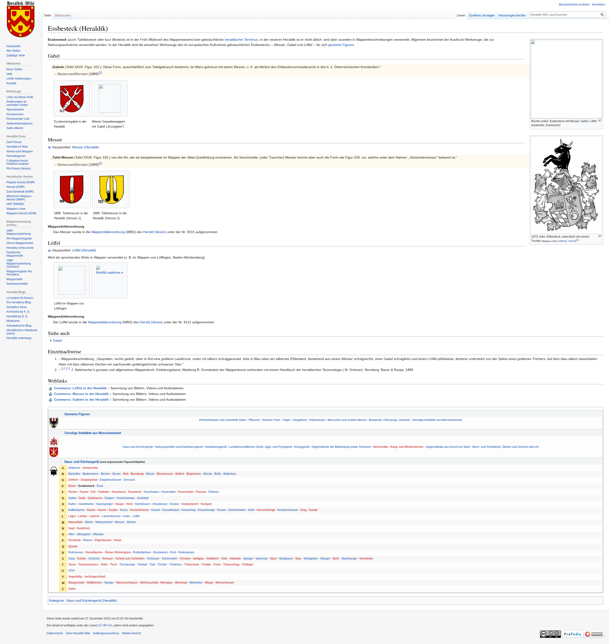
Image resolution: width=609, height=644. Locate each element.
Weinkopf (181, 582)
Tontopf (142, 564)
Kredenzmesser (288, 509)
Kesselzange (206, 509)
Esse (100, 485)
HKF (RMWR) (15, 204)
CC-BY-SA (105, 625)
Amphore (74, 467)
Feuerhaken (151, 491)
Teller (104, 564)
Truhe (217, 564)
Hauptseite (13, 46)
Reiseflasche (94, 552)
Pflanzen (254, 419)
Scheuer (107, 558)
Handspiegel (104, 503)
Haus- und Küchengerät (81, 462)
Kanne (102, 509)
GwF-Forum (14, 142)
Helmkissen (142, 503)
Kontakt (11, 83)
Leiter (126, 516)
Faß (93, 491)
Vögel (286, 419)
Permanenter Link (17, 118)
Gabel (57, 340)
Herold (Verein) (154, 232)
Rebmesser (75, 552)
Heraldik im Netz (17, 146)
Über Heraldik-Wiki (78, 633)
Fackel (84, 491)
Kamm (91, 509)
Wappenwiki (14, 279)
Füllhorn (213, 491)
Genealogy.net (15, 156)
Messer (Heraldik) (85, 147)
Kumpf (313, 509)
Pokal (117, 540)
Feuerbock (119, 491)
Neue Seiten (14, 69)
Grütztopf (142, 497)
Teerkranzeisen (88, 564)
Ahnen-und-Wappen (19, 151)
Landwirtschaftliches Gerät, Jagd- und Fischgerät (260, 446)
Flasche (201, 491)
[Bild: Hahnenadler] (54, 422)
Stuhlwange (349, 558)
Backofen (74, 473)
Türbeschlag (231, 564)
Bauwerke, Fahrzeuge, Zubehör (389, 419)
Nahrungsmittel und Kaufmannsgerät (179, 446)
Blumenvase (165, 473)
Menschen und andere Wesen (347, 419)
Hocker (174, 503)
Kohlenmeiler (237, 509)
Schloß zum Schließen (129, 558)
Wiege (209, 582)
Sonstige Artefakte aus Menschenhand (437, 419)
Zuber (72, 588)
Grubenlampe (125, 497)
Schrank (185, 558)
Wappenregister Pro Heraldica (19, 273)
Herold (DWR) (15, 187)
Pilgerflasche (103, 540)
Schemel (94, 558)
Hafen (72, 503)
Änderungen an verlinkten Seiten (17, 103)
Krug (303, 509)
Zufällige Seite (15, 55)
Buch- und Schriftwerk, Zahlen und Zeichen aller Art (505, 446)
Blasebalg (137, 473)
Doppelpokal (89, 479)
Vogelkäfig (75, 576)
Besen (117, 473)
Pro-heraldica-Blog (18, 302)
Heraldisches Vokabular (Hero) (21, 332)
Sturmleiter (366, 558)
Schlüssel (153, 558)
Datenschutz (55, 633)
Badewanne (90, 473)
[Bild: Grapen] (54, 471)
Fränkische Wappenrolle (14, 254)
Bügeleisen (194, 473)
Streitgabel (311, 558)
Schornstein (169, 558)
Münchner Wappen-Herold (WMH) (19, 198)
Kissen (221, 509)
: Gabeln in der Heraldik (81, 399)
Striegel (325, 558)
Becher (105, 473)
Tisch (113, 564)
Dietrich (73, 479)
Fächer (72, 491)
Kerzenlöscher (139, 509)
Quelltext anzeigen (482, 15)
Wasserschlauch (127, 582)
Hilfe (9, 74)
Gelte (82, 497)
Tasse (72, 564)
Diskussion (62, 15)
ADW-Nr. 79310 (566, 241)
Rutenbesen (186, 552)
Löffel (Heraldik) (84, 250)
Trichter (162, 564)
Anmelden (598, 4)
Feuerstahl (169, 491)
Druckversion (15, 114)
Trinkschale (191, 564)
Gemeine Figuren (77, 414)
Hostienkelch (190, 503)
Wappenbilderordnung (108, 232)
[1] (577, 240)
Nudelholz (83, 528)
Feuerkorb (134, 491)
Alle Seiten (13, 50)
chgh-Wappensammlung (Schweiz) (18, 263)
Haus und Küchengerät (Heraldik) (92, 600)
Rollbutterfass (142, 552)
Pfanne (87, 540)
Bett (125, 473)
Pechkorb (74, 540)
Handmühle (86, 503)
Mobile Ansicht (131, 633)
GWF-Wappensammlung (18, 232)
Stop (298, 558)
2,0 (63, 368)
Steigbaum (286, 558)
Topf (152, 564)
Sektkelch (212, 558)
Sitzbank (235, 558)
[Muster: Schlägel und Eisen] (54, 441)
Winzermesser (225, 582)
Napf (71, 528)
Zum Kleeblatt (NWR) (20, 191)
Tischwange (127, 564)
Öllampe (98, 534)
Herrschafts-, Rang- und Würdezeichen (398, 446)
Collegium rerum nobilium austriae (17, 162)
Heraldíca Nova (16, 307)
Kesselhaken (170, 509)
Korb (251, 509)
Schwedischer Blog (18, 325)
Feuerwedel (185, 491)
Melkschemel (104, 522)
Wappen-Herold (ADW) (21, 213)
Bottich (179, 473)
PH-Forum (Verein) (18, 168)
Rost (173, 552)
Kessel (155, 509)
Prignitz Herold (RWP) (20, 182)
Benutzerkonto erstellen (574, 4)
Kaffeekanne (76, 509)
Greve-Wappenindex (19, 243)
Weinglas (166, 582)
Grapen (109, 497)
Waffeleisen (94, 582)
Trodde (206, 564)
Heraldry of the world (19, 248)
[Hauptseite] (21, 19)
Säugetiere (300, 419)
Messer (119, 522)
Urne (71, 570)
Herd (129, 503)
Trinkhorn (175, 564)
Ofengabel (83, 534)
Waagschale (76, 582)
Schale (81, 558)
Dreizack (129, 479)
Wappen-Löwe (15, 208)
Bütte (217, 473)
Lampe (82, 516)
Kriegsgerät (301, 446)
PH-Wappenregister (19, 238)
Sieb (224, 558)
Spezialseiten (15, 109)
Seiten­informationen (19, 123)
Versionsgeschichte (511, 15)
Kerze (124, 509)
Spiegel (248, 558)
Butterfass (229, 473)
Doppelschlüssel (110, 479)
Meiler (89, 522)
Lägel (72, 516)
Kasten (113, 509)
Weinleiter (195, 582)
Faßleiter (103, 491)
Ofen (71, 534)
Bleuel (150, 473)
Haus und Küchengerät (138, 446)
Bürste (208, 473)
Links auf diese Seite (19, 97)
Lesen (461, 15)
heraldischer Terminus (241, 39)
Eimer (72, 485)
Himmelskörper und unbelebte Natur (222, 419)
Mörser (131, 522)
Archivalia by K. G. (18, 311)
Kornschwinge (266, 509)
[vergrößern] (600, 120)
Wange (109, 582)
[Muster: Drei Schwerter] (53, 451)
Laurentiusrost (111, 516)
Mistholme (13, 321)
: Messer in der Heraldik (81, 394)
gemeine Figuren (341, 45)
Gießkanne (95, 497)
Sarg (71, 558)
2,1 (68, 368)
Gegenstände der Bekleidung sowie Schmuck (341, 446)
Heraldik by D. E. (17, 316)
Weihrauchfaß (149, 582)
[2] (100, 72)
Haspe (119, 503)
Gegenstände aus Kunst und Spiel (448, 446)
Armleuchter (90, 467)
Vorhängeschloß (94, 576)
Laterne (94, 516)
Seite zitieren (14, 128)
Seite (47, 15)
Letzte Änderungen (18, 78)
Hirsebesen (159, 503)
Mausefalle (75, 522)
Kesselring (189, 509)
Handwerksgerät (215, 446)
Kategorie (56, 600)
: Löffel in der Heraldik (80, 388)
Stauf (273, 558)
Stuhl (335, 558)
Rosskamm (160, 552)
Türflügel (247, 564)
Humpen (206, 503)
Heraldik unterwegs (19, 338)
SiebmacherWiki (17, 283)
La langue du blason (19, 298)
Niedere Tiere (271, 419)
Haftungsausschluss (106, 633)
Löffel (136, 516)
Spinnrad (261, 558)
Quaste (73, 546)
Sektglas (198, 558)
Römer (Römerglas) (118, 552)
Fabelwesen (317, 419)
